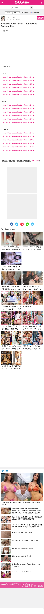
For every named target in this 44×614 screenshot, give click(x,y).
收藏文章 (40, 18)
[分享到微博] (22, 224)
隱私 (34, 586)
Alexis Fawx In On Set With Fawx (22, 572)
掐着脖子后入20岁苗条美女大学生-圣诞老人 (26, 540)
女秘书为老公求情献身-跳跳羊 (21, 556)
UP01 (23, 2)
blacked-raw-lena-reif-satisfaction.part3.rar (18, 84)
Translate (36, 13)
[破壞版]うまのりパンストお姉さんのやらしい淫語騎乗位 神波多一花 (11, 348)
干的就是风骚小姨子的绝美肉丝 (22, 532)
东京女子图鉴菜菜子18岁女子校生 (22, 548)
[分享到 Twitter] (16, 224)
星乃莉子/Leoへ (28, 306)
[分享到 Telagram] (32, 224)
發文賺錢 (25, 586)
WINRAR (35, 160)
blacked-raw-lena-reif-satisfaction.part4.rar (18, 87)
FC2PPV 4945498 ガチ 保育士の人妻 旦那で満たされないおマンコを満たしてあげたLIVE (27, 526)
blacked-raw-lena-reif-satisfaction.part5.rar (18, 91)
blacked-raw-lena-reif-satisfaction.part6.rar (18, 94)
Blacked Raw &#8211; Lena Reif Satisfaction (19, 25)
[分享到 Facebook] (11, 224)
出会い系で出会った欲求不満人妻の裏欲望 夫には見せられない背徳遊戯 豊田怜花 (27, 518)
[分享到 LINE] (27, 224)
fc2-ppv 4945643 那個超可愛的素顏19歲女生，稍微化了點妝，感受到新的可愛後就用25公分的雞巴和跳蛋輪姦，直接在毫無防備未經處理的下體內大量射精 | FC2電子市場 (27, 512)
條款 (30, 586)
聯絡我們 (40, 586)
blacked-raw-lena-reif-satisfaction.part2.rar (18, 80)
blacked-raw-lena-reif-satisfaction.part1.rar (18, 77)
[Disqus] (22, 396)
